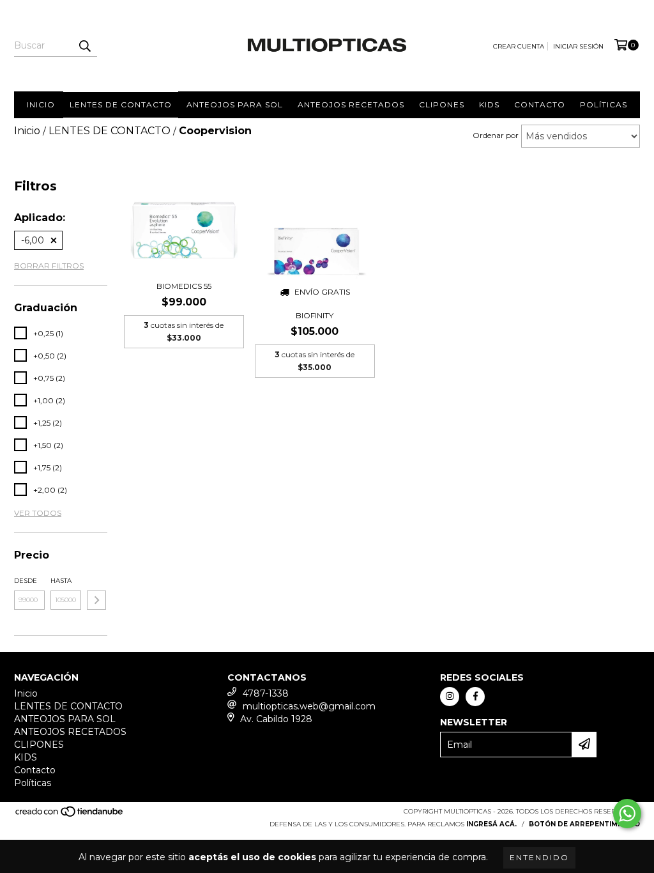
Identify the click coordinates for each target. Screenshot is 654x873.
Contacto (539, 104)
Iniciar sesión (578, 46)
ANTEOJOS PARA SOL (234, 104)
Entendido (539, 857)
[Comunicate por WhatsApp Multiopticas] (627, 813)
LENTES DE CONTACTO (121, 104)
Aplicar (96, 600)
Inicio (41, 104)
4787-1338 (266, 693)
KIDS (489, 104)
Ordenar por (496, 135)
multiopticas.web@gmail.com (309, 706)
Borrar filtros (49, 265)
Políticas (603, 104)
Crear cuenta (518, 46)
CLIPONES (441, 104)
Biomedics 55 (183, 286)
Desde (25, 580)
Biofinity (314, 315)
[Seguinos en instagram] (449, 696)
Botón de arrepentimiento (584, 824)
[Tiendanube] (70, 815)
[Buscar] (84, 45)
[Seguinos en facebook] (475, 696)
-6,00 (32, 240)
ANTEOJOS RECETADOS (351, 104)
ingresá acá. (491, 824)
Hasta (61, 580)
